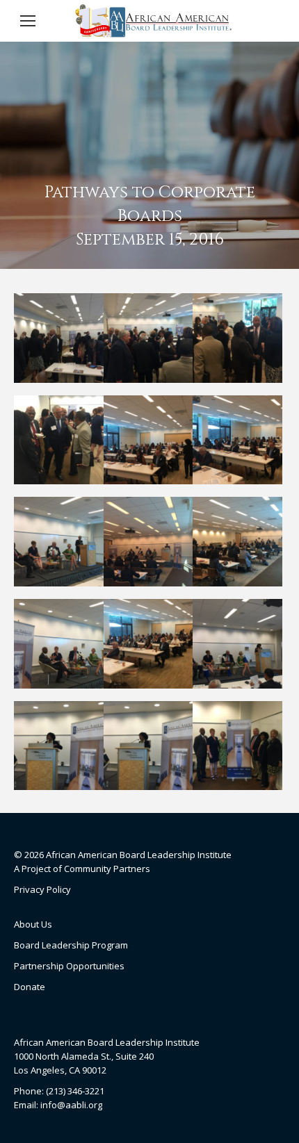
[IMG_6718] (148, 746)
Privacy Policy (42, 889)
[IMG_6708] (59, 541)
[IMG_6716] (237, 644)
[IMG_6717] (59, 746)
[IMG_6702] (148, 338)
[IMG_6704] (59, 440)
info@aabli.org (71, 1105)
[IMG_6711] (59, 644)
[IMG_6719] (237, 746)
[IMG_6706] (148, 440)
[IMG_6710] (237, 541)
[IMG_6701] (59, 338)
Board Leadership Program (71, 945)
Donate (29, 986)
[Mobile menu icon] (28, 21)
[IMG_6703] (237, 338)
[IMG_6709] (148, 541)
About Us (33, 924)
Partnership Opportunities (69, 966)
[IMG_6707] (237, 440)
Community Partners (107, 868)
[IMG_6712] (148, 644)
